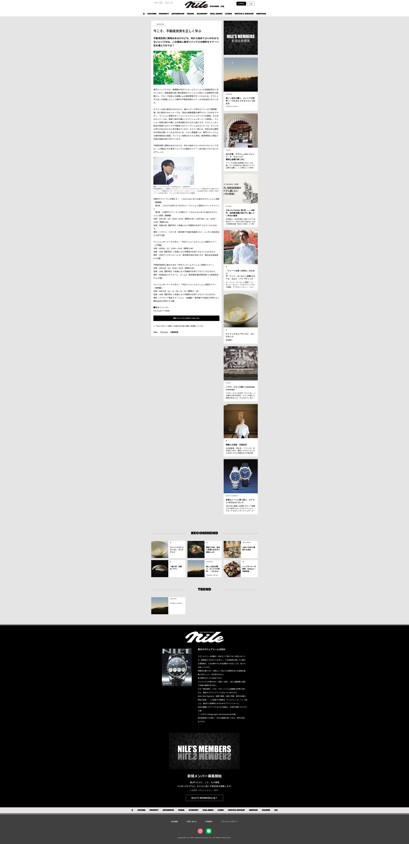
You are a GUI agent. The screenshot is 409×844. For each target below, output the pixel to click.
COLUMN (214, 6)
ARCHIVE (160, 24)
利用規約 (208, 821)
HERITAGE (261, 14)
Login (251, 3)
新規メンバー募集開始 (204, 775)
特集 (222, 6)
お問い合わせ (191, 821)
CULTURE (151, 14)
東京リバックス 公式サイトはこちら (186, 318)
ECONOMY (202, 14)
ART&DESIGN (177, 14)
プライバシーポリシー (229, 821)
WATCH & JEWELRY (244, 14)
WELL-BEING (216, 14)
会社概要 (174, 821)
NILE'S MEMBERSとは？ (204, 797)
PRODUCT (164, 14)
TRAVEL (190, 14)
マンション (164, 332)
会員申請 (241, 3)
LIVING (228, 14)
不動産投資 (174, 332)
